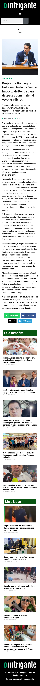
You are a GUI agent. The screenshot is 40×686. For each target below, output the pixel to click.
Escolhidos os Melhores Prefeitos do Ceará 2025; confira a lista (19, 558)
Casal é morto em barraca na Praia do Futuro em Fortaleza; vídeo (19, 587)
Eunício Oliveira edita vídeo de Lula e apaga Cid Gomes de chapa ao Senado (19, 391)
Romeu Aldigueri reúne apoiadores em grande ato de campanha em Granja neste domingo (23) (19, 360)
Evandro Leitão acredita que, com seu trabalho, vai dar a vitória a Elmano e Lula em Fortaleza (20, 487)
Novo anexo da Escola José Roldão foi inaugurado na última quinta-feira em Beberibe (18, 455)
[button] (20, 14)
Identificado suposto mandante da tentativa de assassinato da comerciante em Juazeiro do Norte (18, 646)
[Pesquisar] (26, 21)
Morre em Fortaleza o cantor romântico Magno (15, 616)
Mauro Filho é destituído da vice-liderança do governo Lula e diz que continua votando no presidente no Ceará (20, 422)
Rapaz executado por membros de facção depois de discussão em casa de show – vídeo (19, 528)
